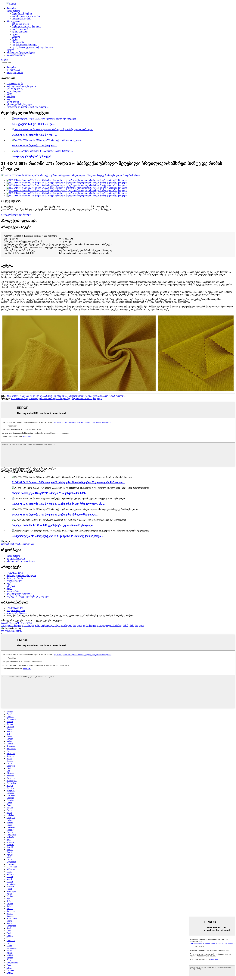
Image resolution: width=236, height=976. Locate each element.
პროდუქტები (13, 21)
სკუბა (14, 34)
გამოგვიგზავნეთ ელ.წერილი (16, 215)
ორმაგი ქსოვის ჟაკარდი (47, 625)
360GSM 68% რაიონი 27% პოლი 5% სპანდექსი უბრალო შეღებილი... (55, 514)
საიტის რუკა (7, 623)
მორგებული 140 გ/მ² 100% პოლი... (33, 124)
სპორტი (16, 37)
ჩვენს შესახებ (13, 11)
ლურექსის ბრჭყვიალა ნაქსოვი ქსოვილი (33, 47)
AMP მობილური (23, 623)
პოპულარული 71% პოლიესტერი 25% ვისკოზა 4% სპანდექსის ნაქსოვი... (57, 536)
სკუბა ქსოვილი (90, 625)
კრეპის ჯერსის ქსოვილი (24, 44)
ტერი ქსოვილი (19, 31)
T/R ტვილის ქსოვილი (12, 625)
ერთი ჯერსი (18, 42)
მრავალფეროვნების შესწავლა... (32, 156)
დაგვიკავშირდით (16, 55)
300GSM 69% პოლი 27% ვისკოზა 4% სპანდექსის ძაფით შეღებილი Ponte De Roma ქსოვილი (56, 398)
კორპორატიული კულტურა (26, 16)
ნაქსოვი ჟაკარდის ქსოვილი (26, 26)
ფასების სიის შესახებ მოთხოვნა (17, 544)
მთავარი (11, 8)
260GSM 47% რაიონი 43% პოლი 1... (34, 134)
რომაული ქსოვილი (71, 625)
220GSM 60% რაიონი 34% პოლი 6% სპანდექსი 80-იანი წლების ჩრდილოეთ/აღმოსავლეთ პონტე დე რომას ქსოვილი (66, 396)
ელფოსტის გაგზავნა (11, 631)
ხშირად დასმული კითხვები (21, 52)
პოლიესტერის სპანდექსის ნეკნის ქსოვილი (121, 625)
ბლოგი (10, 50)
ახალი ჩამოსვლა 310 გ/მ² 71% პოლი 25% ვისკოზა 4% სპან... (50, 493)
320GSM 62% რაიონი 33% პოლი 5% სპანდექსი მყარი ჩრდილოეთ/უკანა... (58, 503)
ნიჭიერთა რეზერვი (22, 13)
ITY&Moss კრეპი (20, 24)
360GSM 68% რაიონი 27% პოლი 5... (34, 145)
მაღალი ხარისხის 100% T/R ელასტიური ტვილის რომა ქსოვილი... (53, 525)
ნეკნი (14, 39)
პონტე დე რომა (20, 29)
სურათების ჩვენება (21, 18)
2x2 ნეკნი (29, 625)
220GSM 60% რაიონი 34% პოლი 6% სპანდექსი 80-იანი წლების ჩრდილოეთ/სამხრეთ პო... (68, 482)
